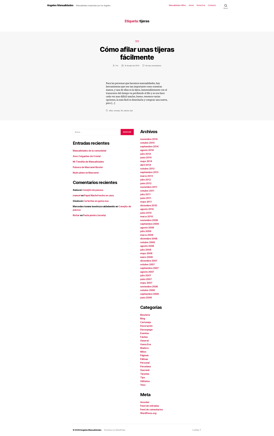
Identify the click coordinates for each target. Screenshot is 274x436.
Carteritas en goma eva (95, 201)
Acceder (144, 402)
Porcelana (145, 366)
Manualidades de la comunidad (89, 150)
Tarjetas (144, 374)
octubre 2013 (147, 168)
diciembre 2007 (148, 260)
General (144, 340)
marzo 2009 (146, 235)
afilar (111, 111)
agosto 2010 (147, 209)
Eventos (144, 333)
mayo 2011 (146, 201)
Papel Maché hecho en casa (99, 195)
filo (122, 111)
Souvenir (145, 370)
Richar (76, 215)
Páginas (144, 355)
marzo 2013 (146, 176)
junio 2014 (145, 157)
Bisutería (145, 315)
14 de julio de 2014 (131, 66)
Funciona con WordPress (114, 430)
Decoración (146, 326)
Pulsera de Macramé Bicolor (88, 167)
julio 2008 (145, 249)
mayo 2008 (146, 253)
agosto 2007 (147, 272)
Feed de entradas (149, 405)
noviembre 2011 (148, 187)
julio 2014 (145, 154)
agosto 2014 (147, 150)
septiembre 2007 (149, 268)
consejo (117, 111)
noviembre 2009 (149, 220)
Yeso (143, 385)
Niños (143, 351)
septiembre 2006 (149, 294)
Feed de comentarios (151, 409)
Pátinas (144, 359)
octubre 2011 (147, 190)
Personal (145, 362)
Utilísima (145, 381)
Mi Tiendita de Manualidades (88, 161)
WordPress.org (148, 413)
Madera (144, 348)
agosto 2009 (147, 227)
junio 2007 (146, 279)
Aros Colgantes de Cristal (87, 156)
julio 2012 (145, 179)
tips (131, 111)
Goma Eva (201, 5)
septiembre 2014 (149, 146)
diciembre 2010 (148, 205)
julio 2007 (145, 275)
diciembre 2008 (148, 238)
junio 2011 (145, 198)
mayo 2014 (146, 161)
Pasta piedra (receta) (94, 215)
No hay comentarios (153, 66)
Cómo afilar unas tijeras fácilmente (137, 53)
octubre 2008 (147, 242)
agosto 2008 (147, 246)
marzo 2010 (146, 216)
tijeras (126, 111)
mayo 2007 (146, 283)
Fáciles (144, 337)
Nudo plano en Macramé (86, 172)
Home (191, 5)
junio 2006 (146, 297)
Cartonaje (145, 322)
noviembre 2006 (149, 286)
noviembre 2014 (149, 139)
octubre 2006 (147, 290)
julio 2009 (145, 231)
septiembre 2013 (149, 172)
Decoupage (146, 329)
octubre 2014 (147, 142)
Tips (137, 41)
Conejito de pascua (92, 190)
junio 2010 (145, 213)
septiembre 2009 (149, 224)
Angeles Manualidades (60, 5)
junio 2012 (145, 183)
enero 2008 (146, 257)
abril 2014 (145, 165)
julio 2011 (145, 194)
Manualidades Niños (177, 5)
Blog (142, 318)
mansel (76, 195)
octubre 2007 (147, 264)
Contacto (212, 5)
